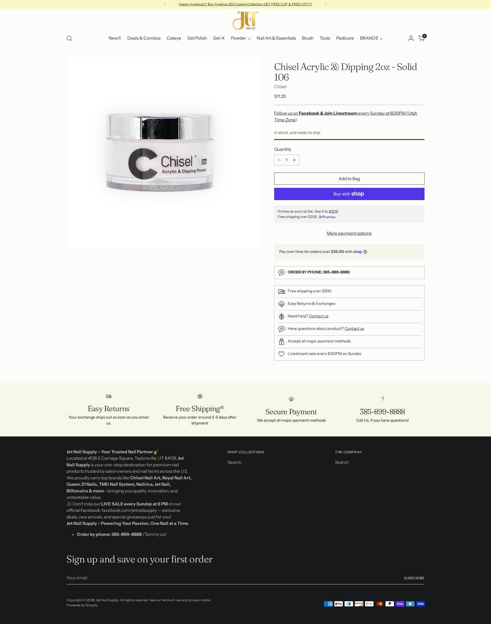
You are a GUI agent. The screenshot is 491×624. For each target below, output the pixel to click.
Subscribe (414, 578)
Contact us (318, 316)
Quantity (282, 149)
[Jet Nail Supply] (245, 21)
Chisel (280, 86)
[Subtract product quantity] (279, 160)
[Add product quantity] (294, 160)
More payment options (349, 233)
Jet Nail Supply (107, 600)
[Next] (325, 4)
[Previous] (165, 4)
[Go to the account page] (411, 38)
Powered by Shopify (82, 605)
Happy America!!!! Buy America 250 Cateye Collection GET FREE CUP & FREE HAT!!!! (245, 4)
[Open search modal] (69, 38)
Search (234, 462)
